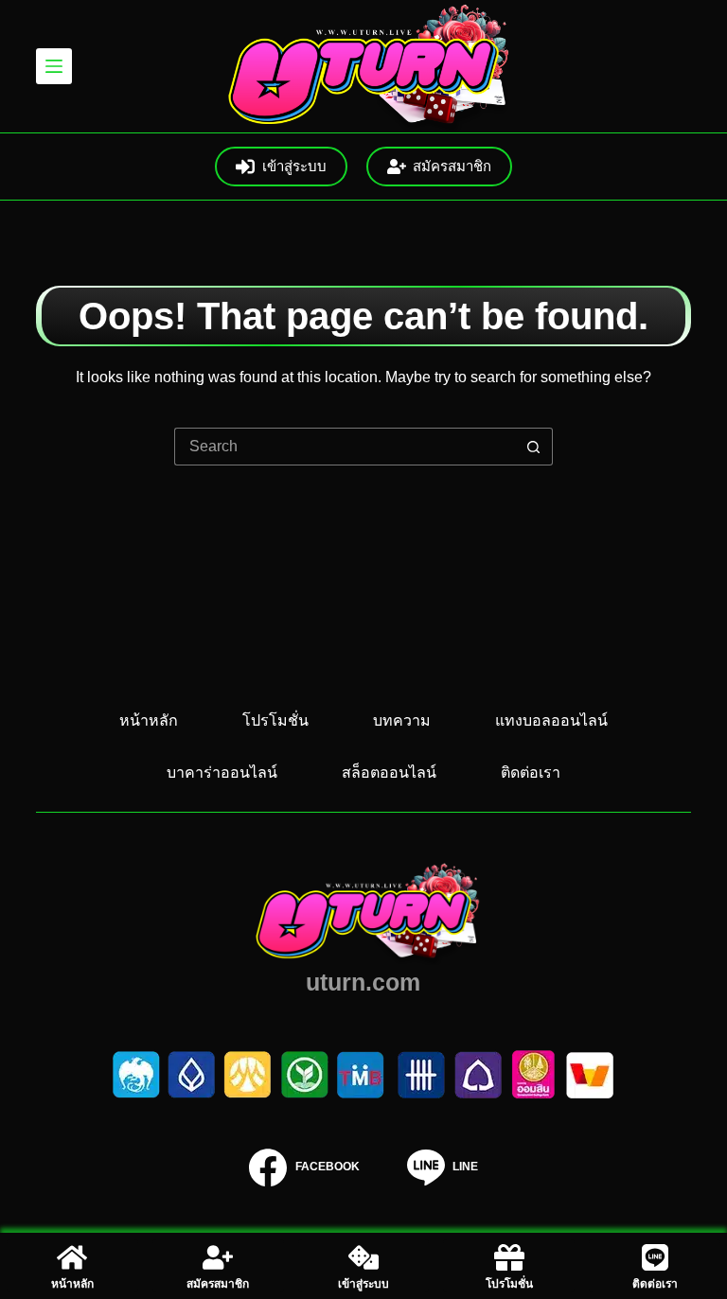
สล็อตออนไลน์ (389, 772)
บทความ (402, 720)
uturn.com (363, 982)
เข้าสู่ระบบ (294, 166)
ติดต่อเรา (530, 772)
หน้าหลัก (148, 720)
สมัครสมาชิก (452, 166)
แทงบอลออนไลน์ (551, 720)
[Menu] (54, 66)
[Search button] (534, 446)
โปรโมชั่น (275, 720)
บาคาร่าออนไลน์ (222, 772)
